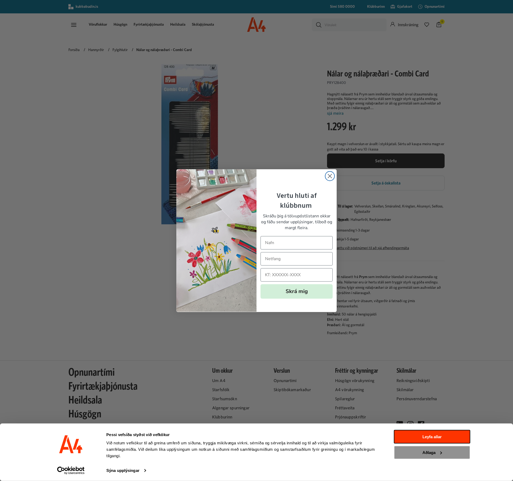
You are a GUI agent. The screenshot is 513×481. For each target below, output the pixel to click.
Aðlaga (429, 452)
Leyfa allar (432, 436)
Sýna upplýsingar (122, 470)
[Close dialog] (330, 176)
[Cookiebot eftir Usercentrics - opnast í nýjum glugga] (71, 471)
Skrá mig (297, 291)
